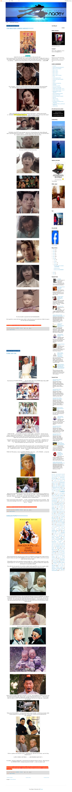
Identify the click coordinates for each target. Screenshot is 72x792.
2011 (54, 272)
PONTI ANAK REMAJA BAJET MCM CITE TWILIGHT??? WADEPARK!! (60, 355)
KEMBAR (54, 84)
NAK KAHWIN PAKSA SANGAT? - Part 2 (57, 427)
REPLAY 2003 (54, 549)
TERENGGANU (62, 559)
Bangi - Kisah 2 (55, 71)
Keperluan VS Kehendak (57, 87)
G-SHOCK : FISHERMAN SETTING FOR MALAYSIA (60, 454)
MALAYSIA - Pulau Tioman (58, 527)
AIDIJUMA (61, 480)
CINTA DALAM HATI (57, 78)
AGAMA (55, 480)
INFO (53, 513)
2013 (54, 256)
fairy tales (53, 503)
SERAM (54, 551)
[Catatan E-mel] (24, 328)
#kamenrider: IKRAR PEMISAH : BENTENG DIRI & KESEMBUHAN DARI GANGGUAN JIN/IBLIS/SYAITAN (58, 476)
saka (60, 549)
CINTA (54, 494)
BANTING (63, 487)
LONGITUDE (62, 524)
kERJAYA (61, 519)
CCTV (54, 76)
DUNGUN (60, 501)
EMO (56, 502)
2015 (54, 253)
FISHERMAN (61, 504)
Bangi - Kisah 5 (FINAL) (57, 75)
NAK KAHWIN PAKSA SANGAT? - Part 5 (57, 380)
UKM (58, 561)
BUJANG (56, 490)
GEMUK (53, 507)
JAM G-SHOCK (58, 514)
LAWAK (63, 523)
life (53, 524)
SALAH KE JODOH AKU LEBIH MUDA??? (61, 288)
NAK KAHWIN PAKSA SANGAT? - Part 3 (57, 434)
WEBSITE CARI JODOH (58, 563)
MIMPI (59, 530)
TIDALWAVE (55, 560)
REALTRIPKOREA (60, 548)
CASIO (56, 493)
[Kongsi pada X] (28, 328)
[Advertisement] (27, 341)
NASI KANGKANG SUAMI (58, 93)
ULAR (61, 561)
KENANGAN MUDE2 (55, 518)
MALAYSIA (58, 525)
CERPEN (63, 493)
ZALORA (54, 565)
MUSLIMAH (60, 535)
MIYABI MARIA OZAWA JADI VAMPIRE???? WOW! (60, 298)
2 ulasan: (21, 328)
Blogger (41, 789)
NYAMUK (63, 539)
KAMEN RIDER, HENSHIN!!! (14, 22)
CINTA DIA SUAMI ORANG (58, 79)
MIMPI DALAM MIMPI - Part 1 (58, 88)
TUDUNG (54, 561)
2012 (54, 258)
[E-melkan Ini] (26, 328)
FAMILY (58, 503)
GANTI (58, 506)
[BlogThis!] (27, 328)
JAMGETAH (63, 514)
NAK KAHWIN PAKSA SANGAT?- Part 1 (60, 408)
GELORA (62, 506)
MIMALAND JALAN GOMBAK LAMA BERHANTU (61, 443)
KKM (53, 520)
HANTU (53, 508)
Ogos (55, 259)
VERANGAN (55, 562)
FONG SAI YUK (11, 353)
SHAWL (59, 551)
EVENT (60, 502)
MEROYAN (54, 530)
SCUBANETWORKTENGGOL (60, 550)
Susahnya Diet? (60, 557)
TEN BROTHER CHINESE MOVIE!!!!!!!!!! (19, 28)
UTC (64, 561)
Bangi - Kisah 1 (55, 70)
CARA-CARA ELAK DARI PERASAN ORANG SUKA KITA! (59, 316)
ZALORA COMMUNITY (57, 568)
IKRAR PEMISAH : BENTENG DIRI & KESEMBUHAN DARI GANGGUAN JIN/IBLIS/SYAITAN (58, 367)
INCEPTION (61, 512)
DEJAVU (54, 80)
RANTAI (54, 97)
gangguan (53, 506)
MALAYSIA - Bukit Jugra (61, 526)
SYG (56, 558)
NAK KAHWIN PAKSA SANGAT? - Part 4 (57, 390)
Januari (55, 264)
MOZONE (53, 535)
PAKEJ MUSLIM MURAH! (58, 540)
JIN (55, 516)
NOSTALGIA (58, 539)
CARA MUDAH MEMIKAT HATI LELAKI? (60, 335)
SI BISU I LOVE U (56, 100)
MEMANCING (60, 529)
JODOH (59, 516)
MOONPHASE (56, 534)
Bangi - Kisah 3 (55, 72)
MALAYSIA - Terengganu (56, 528)
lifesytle (57, 524)
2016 (54, 251)
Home (7, 22)
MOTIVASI (61, 534)
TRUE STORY (55, 106)
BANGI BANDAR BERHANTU (58, 67)
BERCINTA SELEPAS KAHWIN (56, 489)
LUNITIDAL (53, 525)
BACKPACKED (62, 482)
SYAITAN (53, 558)
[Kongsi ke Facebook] (29, 328)
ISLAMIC (59, 513)
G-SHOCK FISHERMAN (59, 505)
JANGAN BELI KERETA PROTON (58, 515)
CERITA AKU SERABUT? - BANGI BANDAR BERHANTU (60, 325)
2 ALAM (54, 66)
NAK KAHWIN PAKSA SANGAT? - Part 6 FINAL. (57, 398)
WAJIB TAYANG (12, 329)
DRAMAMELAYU (54, 501)
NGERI (60, 538)
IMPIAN (54, 512)
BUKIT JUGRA (61, 490)
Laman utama (28, 777)
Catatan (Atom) (13, 779)
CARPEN (62, 491)
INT (56, 513)
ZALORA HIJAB (55, 569)
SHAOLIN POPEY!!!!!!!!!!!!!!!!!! (17, 516)
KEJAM (57, 517)
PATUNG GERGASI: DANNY (58, 96)
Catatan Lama (46, 777)
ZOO (62, 570)
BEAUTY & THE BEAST (57, 68)
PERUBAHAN (58, 546)
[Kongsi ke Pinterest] (30, 328)
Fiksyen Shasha (54, 504)
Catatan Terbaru (10, 777)
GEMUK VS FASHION (57, 83)
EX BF (63, 502)
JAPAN (53, 516)
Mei (55, 261)
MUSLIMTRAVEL (54, 536)
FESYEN (62, 503)
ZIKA (60, 570)
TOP (58, 560)
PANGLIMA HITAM (56, 541)
